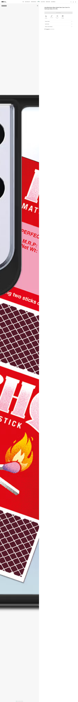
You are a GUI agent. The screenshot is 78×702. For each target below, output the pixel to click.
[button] (58, 21)
